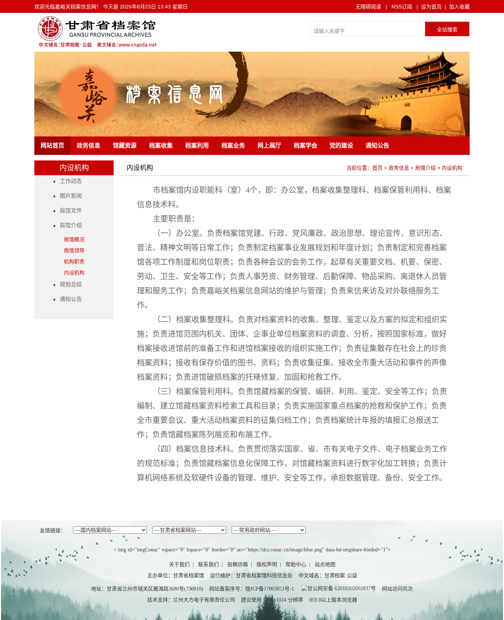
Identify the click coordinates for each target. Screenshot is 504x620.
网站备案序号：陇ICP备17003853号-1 (251, 589)
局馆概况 (74, 239)
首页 (377, 168)
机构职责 (74, 261)
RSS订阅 (401, 7)
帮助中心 (296, 564)
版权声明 (266, 564)
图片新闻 (68, 196)
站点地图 (325, 564)
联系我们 (208, 564)
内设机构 (74, 273)
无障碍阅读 (368, 7)
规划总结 (68, 284)
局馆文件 (68, 211)
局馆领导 (74, 250)
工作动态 (68, 181)
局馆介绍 (68, 225)
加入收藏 (459, 7)
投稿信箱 (237, 564)
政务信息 (399, 168)
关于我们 (179, 564)
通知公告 (68, 299)
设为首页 (431, 7)
